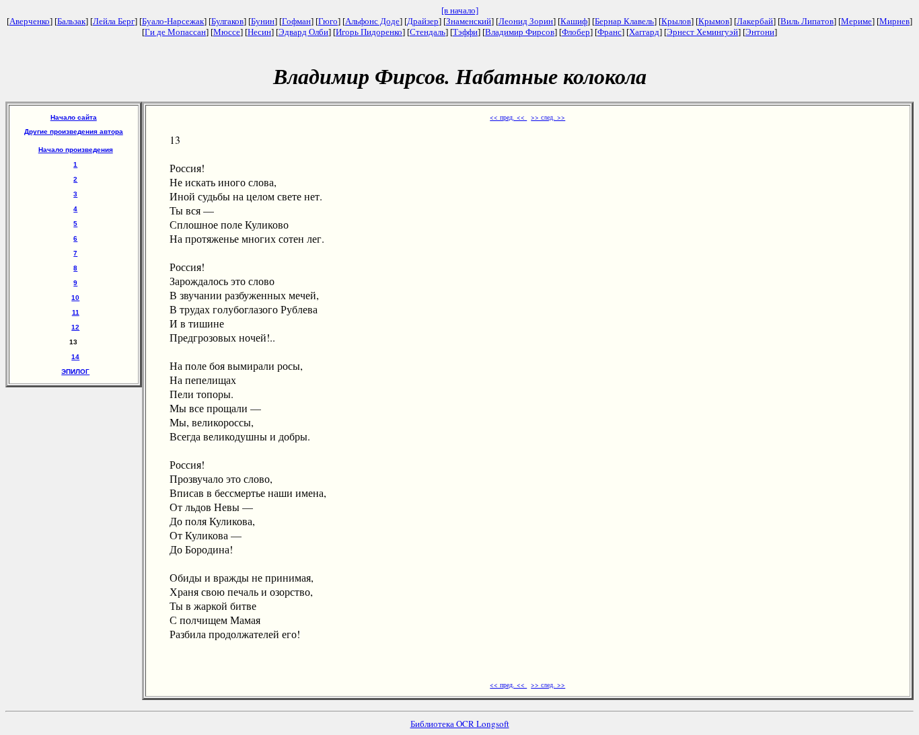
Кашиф (573, 21)
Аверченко (29, 21)
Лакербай (755, 21)
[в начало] (459, 10)
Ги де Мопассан (175, 32)
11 (75, 312)
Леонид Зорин (526, 21)
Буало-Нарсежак (173, 21)
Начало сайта (73, 117)
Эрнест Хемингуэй (702, 32)
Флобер (576, 32)
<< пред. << (508, 117)
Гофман (296, 21)
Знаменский (468, 21)
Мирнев (894, 21)
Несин (259, 32)
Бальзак (71, 21)
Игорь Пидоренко (369, 32)
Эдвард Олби (303, 32)
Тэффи (465, 32)
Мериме (856, 21)
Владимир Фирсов (519, 32)
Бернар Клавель (624, 21)
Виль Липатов (807, 21)
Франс (609, 32)
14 (75, 356)
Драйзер (423, 21)
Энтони (759, 32)
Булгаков (227, 21)
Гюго (328, 21)
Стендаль (427, 32)
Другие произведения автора (73, 131)
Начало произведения (75, 149)
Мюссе (226, 32)
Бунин (262, 21)
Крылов (676, 21)
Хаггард (644, 32)
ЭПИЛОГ (75, 371)
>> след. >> (548, 117)
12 (75, 327)
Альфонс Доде (372, 21)
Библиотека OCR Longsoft (459, 724)
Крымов (713, 21)
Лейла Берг (114, 21)
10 (75, 297)
